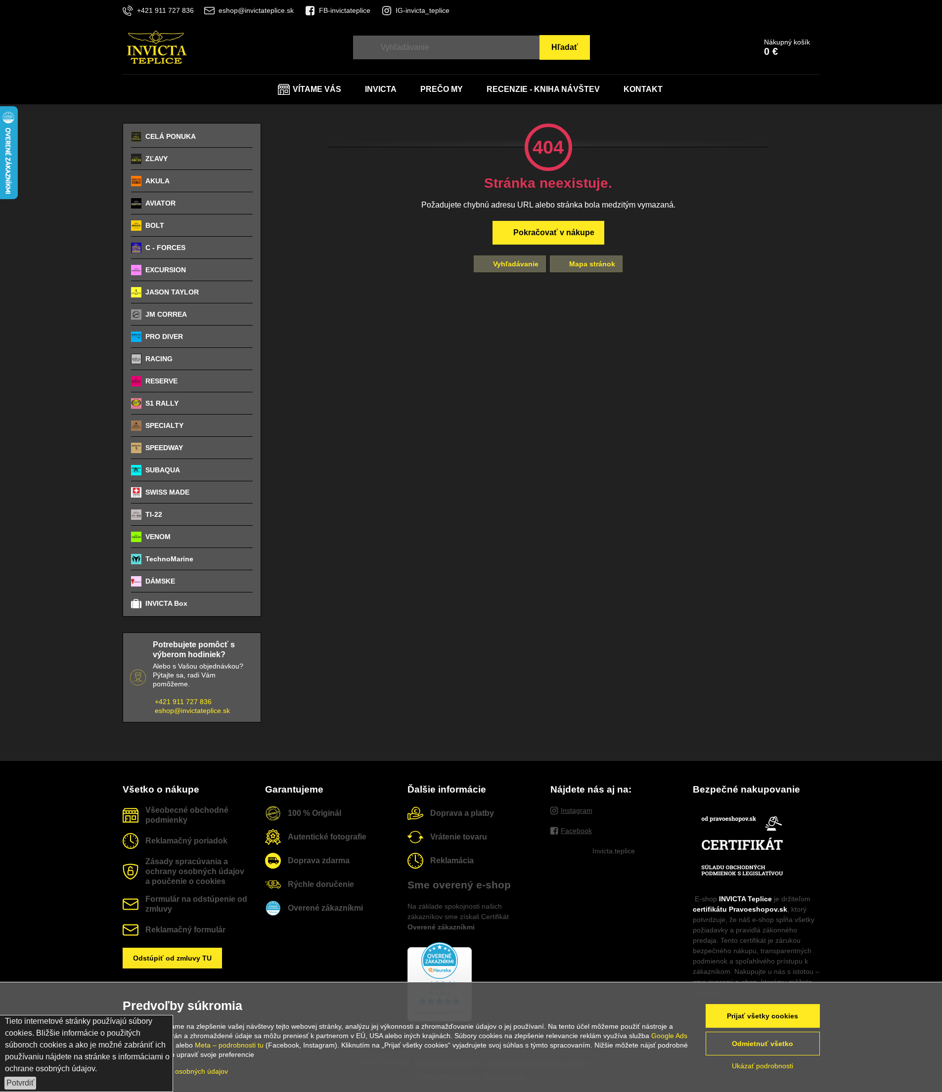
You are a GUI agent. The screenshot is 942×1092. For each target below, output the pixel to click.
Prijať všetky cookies (762, 1016)
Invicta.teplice (613, 851)
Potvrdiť (20, 1083)
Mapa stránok (591, 264)
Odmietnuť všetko (762, 1044)
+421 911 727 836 (183, 702)
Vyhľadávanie (514, 264)
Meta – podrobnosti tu (229, 1045)
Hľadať (564, 47)
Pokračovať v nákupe (552, 232)
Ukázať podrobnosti (762, 1066)
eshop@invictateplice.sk (192, 710)
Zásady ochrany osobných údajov (175, 1071)
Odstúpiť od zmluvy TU (172, 958)
